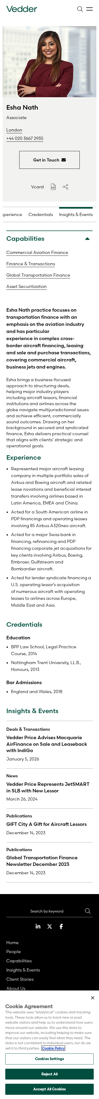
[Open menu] (89, 9)
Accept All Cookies (49, 1089)
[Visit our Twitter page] (49, 926)
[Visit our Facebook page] (61, 926)
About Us (15, 988)
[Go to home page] (21, 9)
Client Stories (20, 979)
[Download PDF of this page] (53, 187)
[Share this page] (65, 186)
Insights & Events (23, 970)
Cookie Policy (53, 1048)
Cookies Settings (49, 1059)
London (14, 130)
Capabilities (19, 960)
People (13, 951)
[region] (49, 1044)
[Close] (92, 998)
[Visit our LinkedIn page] (38, 926)
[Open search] (80, 9)
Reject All (49, 1074)
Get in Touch (46, 160)
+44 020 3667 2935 (24, 138)
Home (12, 942)
